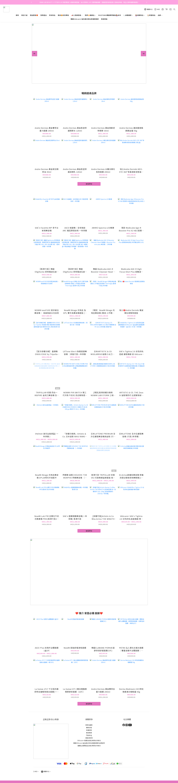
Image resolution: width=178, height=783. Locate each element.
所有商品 (52, 15)
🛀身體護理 (127, 15)
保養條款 (89, 730)
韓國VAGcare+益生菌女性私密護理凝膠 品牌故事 (89, 743)
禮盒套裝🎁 (34, 15)
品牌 (159, 15)
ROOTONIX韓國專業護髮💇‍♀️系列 (109, 15)
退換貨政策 (89, 738)
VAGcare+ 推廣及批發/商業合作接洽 (89, 740)
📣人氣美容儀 (76, 15)
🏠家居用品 (151, 15)
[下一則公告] (147, 2)
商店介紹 (24, 15)
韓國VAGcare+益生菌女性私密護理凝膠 (85, 19)
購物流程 (89, 728)
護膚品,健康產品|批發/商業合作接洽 (89, 746)
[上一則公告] (31, 2)
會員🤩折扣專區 (63, 15)
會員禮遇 (104, 19)
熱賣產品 (43, 15)
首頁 (17, 15)
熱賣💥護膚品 (89, 15)
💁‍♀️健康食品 (139, 15)
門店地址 (89, 735)
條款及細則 (89, 725)
